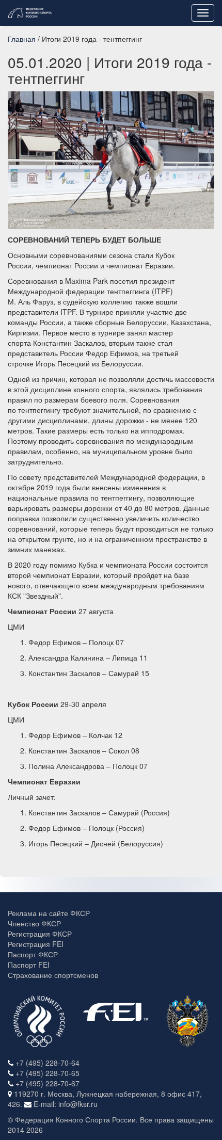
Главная (22, 39)
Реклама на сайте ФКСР (49, 913)
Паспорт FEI (29, 964)
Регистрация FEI (36, 944)
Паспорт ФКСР (33, 954)
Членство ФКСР (34, 923)
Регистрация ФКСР (40, 933)
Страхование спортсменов (53, 975)
